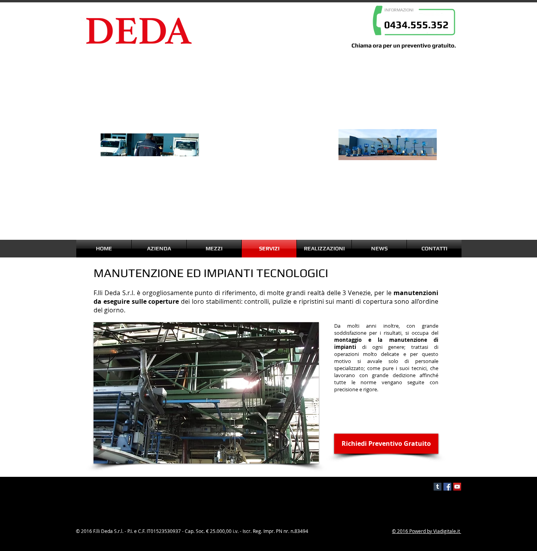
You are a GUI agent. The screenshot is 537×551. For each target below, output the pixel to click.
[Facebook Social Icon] (447, 487)
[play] (302, 457)
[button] (206, 392)
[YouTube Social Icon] (457, 487)
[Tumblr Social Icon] (437, 487)
